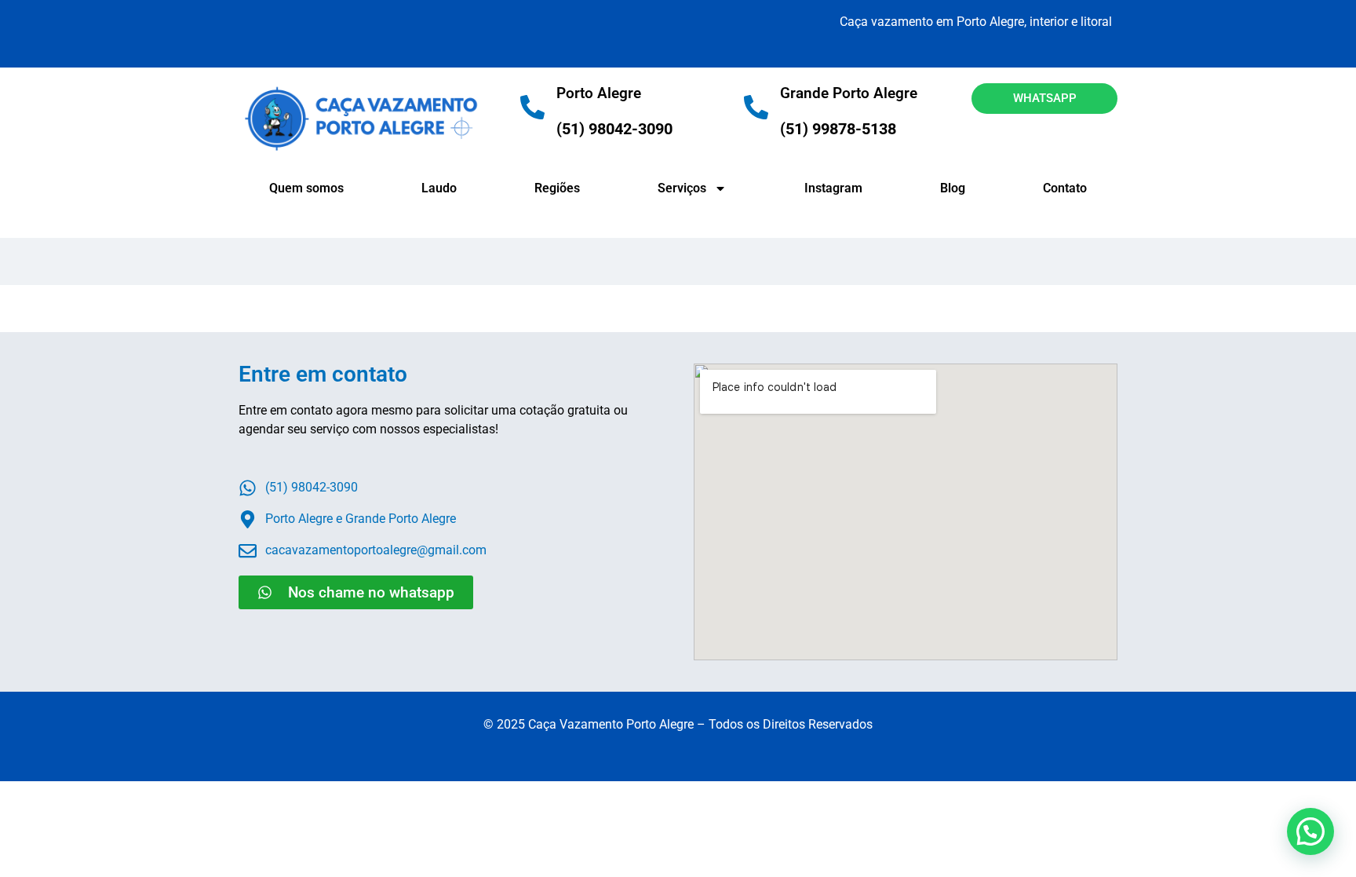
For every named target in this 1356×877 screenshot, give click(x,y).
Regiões (557, 188)
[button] (1310, 831)
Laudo (439, 188)
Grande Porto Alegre (848, 93)
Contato (1065, 188)
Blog (952, 188)
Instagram (833, 188)
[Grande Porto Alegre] (756, 107)
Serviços (682, 188)
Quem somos (306, 188)
